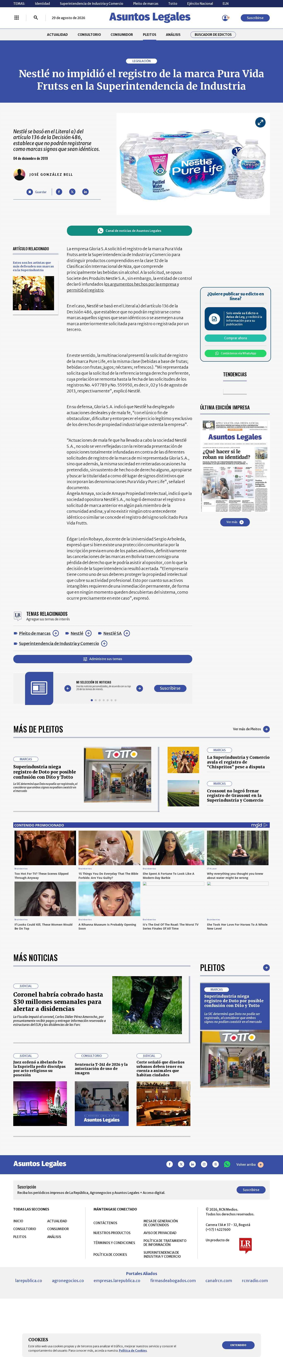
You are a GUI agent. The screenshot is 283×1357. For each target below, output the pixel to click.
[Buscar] (36, 18)
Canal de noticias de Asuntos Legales (133, 231)
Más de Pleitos (38, 729)
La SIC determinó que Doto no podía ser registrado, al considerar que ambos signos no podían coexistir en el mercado (233, 1018)
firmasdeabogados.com (173, 1280)
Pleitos (212, 967)
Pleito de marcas (145, 4)
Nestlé (77, 633)
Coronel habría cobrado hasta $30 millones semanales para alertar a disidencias (58, 1002)
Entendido (238, 1345)
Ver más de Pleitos (247, 729)
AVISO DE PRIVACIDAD (160, 1233)
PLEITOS (149, 35)
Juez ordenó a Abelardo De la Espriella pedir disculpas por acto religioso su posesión (39, 1068)
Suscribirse (255, 18)
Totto (172, 4)
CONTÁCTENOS (105, 1223)
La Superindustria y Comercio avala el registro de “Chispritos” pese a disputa (238, 762)
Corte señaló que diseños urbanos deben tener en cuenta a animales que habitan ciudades (161, 1068)
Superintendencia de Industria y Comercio (91, 4)
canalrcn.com (219, 1280)
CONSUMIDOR (122, 35)
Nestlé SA (112, 633)
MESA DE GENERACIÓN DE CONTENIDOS (161, 1223)
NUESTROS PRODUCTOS (112, 1233)
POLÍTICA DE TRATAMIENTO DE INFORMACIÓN (165, 1243)
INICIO (18, 1221)
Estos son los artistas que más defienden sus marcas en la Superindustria (33, 266)
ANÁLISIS (173, 35)
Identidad (42, 4)
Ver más (231, 522)
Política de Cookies (133, 1350)
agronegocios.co (68, 1280)
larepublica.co (28, 1280)
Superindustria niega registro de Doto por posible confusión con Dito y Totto (44, 772)
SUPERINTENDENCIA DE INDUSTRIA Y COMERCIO (162, 1254)
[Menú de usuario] (225, 18)
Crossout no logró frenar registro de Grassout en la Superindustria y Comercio (235, 795)
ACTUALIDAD (57, 35)
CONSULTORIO (89, 35)
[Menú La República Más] (16, 18)
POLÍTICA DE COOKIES (110, 1255)
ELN (226, 4)
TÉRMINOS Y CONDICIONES (114, 1243)
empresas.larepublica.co (117, 1280)
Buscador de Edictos (213, 35)
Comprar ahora (235, 338)
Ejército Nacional (200, 4)
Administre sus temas (105, 659)
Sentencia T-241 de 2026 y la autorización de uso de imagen (101, 1068)
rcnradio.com (255, 1280)
